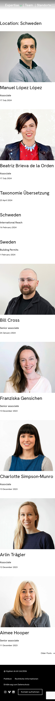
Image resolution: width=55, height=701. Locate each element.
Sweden (8, 242)
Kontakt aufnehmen (30, 692)
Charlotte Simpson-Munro (26, 476)
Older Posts (48, 653)
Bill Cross (10, 320)
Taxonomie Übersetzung (24, 193)
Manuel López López (21, 88)
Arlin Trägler (13, 555)
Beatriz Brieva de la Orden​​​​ (27, 166)
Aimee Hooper (14, 633)
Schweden (10, 215)
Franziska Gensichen (21, 398)
